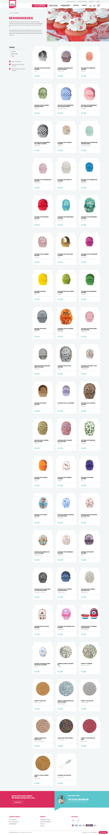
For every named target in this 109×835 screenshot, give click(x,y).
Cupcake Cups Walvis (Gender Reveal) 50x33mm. (42, 664)
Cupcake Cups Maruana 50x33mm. (88, 441)
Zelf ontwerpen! (40, 6)
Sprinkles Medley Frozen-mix (66, 664)
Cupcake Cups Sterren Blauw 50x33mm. (65, 589)
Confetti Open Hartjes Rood (88, 738)
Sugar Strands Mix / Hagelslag (40, 738)
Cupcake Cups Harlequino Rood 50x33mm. (89, 329)
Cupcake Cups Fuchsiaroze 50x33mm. (89, 254)
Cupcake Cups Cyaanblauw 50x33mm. (89, 180)
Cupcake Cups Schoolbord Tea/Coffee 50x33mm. (42, 589)
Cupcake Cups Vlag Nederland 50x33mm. (89, 627)
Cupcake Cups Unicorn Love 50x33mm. (66, 627)
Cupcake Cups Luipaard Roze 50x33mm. (65, 441)
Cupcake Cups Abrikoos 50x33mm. (88, 68)
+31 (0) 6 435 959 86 (78, 799)
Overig (12, 56)
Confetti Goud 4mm (40, 700)
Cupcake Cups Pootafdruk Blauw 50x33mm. (66, 515)
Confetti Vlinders (86, 663)
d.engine (98, 832)
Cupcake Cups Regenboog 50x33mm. (65, 552)
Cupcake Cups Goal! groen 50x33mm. (66, 292)
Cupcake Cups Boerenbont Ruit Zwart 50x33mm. (42, 143)
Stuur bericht (17, 802)
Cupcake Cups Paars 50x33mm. (87, 478)
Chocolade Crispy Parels (65, 738)
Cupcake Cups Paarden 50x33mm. (65, 478)
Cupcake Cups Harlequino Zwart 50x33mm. (42, 366)
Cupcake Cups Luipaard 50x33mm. (88, 403)
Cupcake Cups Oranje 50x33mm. (40, 478)
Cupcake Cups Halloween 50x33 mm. (65, 329)
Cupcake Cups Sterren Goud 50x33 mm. (88, 589)
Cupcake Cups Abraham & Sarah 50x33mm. (65, 68)
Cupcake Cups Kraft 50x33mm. (40, 403)
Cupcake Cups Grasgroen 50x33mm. (88, 292)
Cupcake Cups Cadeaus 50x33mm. (65, 143)
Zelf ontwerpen (13, 819)
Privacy (19, 832)
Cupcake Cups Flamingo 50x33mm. (41, 254)
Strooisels (13, 51)
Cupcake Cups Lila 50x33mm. (66, 403)
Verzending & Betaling (82, 1)
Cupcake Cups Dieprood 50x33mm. (41, 217)
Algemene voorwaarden (27, 832)
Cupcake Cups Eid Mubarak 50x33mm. (89, 217)
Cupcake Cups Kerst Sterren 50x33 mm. (89, 366)
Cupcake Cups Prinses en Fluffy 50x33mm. (42, 552)
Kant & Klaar (53, 6)
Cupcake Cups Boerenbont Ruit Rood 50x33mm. (89, 106)
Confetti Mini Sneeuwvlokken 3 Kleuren (66, 701)
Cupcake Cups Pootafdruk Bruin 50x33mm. (89, 515)
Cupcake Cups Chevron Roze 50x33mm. (42, 180)
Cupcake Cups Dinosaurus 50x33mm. (65, 217)
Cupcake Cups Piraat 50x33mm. (40, 515)
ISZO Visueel (88, 832)
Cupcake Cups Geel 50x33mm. (40, 292)
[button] (103, 832)
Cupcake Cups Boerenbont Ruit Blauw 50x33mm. (66, 106)
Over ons (76, 5)
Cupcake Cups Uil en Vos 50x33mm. (41, 627)
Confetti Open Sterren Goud (41, 776)
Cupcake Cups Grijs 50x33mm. (40, 329)
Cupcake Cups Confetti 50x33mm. (65, 180)
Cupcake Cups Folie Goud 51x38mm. (65, 254)
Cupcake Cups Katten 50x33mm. (64, 366)
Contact (84, 5)
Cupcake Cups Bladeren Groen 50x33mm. (41, 106)
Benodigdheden (65, 6)
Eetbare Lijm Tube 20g (64, 775)
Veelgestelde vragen (71, 1)
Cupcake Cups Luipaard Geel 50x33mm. (41, 441)
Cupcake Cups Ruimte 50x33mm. (87, 552)
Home (10, 12)
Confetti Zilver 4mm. (87, 700)
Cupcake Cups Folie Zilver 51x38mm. (42, 68)
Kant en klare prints (14, 821)
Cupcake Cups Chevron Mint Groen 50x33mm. (89, 143)
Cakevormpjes (14, 53)
